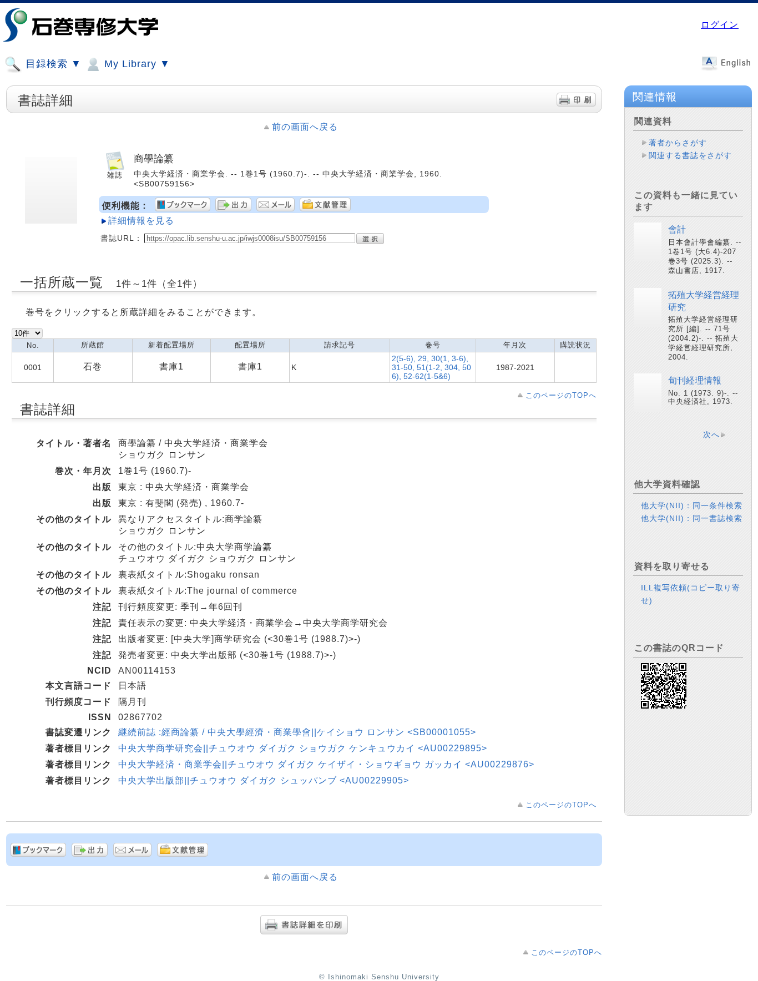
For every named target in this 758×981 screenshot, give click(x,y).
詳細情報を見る (141, 220)
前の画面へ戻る (305, 127)
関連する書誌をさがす (690, 155)
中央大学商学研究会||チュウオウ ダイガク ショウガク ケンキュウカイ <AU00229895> (302, 748)
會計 (677, 229)
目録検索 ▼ (52, 63)
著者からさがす (678, 142)
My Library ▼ (135, 63)
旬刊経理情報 (694, 380)
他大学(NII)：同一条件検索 (691, 505)
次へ (711, 434)
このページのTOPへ (561, 395)
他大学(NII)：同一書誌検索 (691, 518)
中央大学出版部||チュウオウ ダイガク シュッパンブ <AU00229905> (263, 780)
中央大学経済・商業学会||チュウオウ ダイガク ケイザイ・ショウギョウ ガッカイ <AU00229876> (326, 764)
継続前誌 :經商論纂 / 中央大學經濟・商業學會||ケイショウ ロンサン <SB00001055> (297, 732)
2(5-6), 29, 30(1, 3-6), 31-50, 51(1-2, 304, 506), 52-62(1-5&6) (431, 367)
